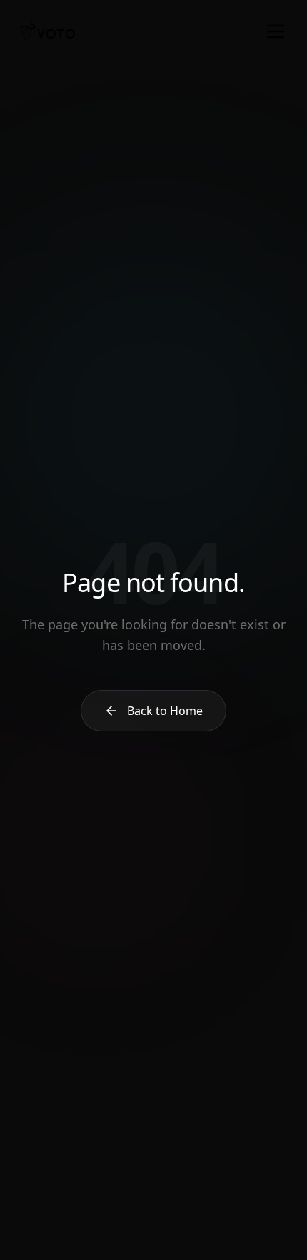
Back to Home (165, 711)
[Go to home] (46, 31)
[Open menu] (275, 31)
